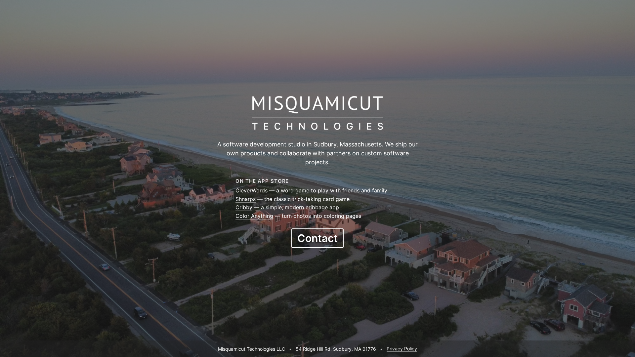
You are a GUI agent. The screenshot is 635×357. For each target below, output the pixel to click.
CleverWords (251, 190)
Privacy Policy (402, 348)
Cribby (243, 207)
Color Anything (254, 216)
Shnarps (245, 199)
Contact (317, 238)
